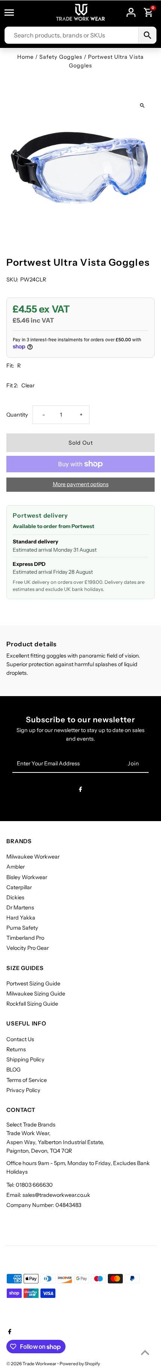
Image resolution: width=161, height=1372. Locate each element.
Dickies (15, 897)
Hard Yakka (20, 917)
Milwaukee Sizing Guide (35, 993)
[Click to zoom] (142, 105)
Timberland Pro (25, 938)
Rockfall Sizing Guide (32, 1003)
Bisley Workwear (26, 877)
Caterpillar (19, 887)
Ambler (15, 866)
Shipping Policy (25, 1059)
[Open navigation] (12, 12)
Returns (16, 1049)
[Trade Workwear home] (80, 12)
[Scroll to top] (145, 1352)
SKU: (12, 279)
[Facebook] (80, 790)
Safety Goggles (60, 57)
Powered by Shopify (80, 1363)
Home (25, 57)
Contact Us (20, 1039)
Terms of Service (26, 1080)
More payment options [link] (81, 484)
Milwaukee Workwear (33, 856)
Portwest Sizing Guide (33, 983)
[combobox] (71, 35)
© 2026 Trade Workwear (31, 1363)
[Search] (147, 35)
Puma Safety (22, 927)
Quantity (17, 414)
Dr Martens (20, 907)
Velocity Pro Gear (27, 948)
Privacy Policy (23, 1090)
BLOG (13, 1069)
